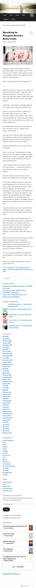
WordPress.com (8, 491)
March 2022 (6, 373)
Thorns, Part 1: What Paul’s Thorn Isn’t (15, 295)
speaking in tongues (22, 269)
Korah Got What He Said (24, 309)
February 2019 (7, 401)
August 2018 (6, 403)
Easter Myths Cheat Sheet (10, 292)
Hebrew (5, 447)
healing (22, 267)
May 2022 (5, 368)
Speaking (5, 19)
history (5, 449)
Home (4, 15)
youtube (5, 475)
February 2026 (7, 341)
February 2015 (7, 411)
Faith (4, 442)
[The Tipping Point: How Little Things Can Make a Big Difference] (31, 561)
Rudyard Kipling (8, 551)
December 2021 (7, 377)
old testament (7, 464)
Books (17, 15)
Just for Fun (6, 455)
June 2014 (6, 424)
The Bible (6, 468)
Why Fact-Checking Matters (11, 297)
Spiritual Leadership (9, 541)
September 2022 (8, 364)
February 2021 (7, 392)
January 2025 (7, 351)
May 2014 (5, 426)
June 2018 (6, 405)
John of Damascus (9, 528)
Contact (13, 19)
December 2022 (7, 360)
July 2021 (5, 386)
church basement (8, 440)
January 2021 (7, 394)
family (4, 445)
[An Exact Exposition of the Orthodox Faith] (31, 530)
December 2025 (7, 345)
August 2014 (6, 420)
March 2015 (6, 409)
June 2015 (6, 407)
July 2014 (5, 422)
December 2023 (7, 353)
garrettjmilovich (13, 315)
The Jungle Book (8, 549)
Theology (5, 470)
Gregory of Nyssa (9, 535)
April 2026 (6, 339)
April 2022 (6, 371)
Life (4, 457)
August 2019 (6, 396)
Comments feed (7, 488)
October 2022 (7, 362)
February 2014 (7, 433)
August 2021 (6, 383)
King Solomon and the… (15, 304)
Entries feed (6, 486)
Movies (5, 460)
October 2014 (7, 416)
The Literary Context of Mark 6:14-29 (14, 290)
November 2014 (7, 414)
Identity (5, 453)
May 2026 (5, 336)
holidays (5, 451)
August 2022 (6, 366)
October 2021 (7, 379)
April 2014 (6, 429)
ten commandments (9, 466)
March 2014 (6, 431)
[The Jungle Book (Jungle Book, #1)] (31, 554)
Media (23, 15)
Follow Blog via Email (12, 495)
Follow (6, 509)
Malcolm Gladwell (9, 560)
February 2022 (7, 375)
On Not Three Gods (8, 534)
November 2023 (7, 356)
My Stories (11, 267)
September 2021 (8, 381)
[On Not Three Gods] (31, 538)
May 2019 (5, 399)
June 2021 (6, 388)
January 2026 (7, 343)
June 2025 (6, 347)
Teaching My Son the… (14, 325)
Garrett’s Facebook (11, 574)
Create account (7, 482)
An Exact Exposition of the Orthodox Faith (15, 526)
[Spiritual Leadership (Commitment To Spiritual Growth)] (31, 546)
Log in (5, 484)
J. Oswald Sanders (9, 543)
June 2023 (6, 358)
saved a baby (12, 269)
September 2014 (8, 418)
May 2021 (5, 390)
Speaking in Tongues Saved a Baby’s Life (13, 35)
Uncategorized (7, 472)
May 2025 (5, 349)
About (11, 15)
